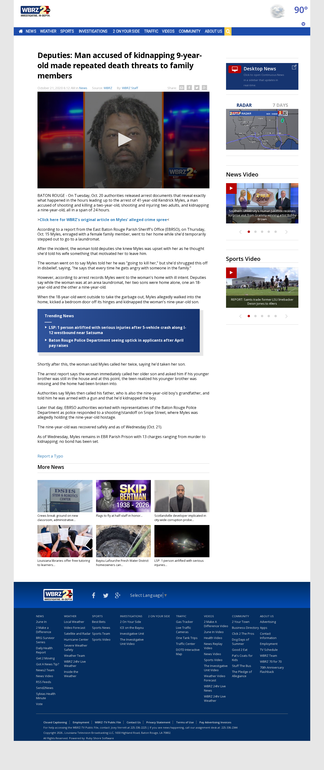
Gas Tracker (184, 622)
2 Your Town (241, 622)
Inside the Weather (71, 674)
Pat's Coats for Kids (242, 657)
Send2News (44, 688)
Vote (39, 704)
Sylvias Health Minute (46, 696)
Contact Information (268, 635)
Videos (168, 31)
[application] (123, 140)
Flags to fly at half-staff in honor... (119, 515)
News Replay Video (213, 646)
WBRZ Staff (130, 88)
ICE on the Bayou (132, 627)
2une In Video (214, 632)
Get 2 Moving (45, 658)
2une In (41, 622)
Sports (67, 31)
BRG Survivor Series (45, 640)
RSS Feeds (43, 682)
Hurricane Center (76, 639)
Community (189, 31)
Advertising (268, 622)
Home (21, 31)
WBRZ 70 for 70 (271, 661)
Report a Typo (50, 456)
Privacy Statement (158, 722)
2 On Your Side (126, 31)
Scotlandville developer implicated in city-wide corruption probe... (180, 517)
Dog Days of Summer (240, 641)
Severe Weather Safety (75, 647)
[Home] (35, 14)
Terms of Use (185, 722)
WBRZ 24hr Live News (215, 688)
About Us (213, 31)
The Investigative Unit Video (132, 641)
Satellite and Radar (77, 633)
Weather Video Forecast (214, 678)
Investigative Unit (132, 633)
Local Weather (74, 622)
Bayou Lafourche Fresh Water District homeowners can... (122, 562)
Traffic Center (185, 644)
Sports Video (101, 639)
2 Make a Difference (43, 629)
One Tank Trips (187, 638)
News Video (44, 676)
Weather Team (74, 655)
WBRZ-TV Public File (108, 722)
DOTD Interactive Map (188, 652)
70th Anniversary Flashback (272, 669)
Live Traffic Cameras (183, 629)
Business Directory (245, 627)
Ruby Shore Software (100, 738)
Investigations (93, 31)
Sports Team (101, 633)
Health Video (213, 638)
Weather (48, 31)
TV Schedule (269, 650)
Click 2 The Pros (243, 633)
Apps (263, 627)
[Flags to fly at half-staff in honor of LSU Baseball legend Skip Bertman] (123, 496)
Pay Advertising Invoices (215, 722)
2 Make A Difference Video (216, 624)
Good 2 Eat (239, 650)
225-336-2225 (138, 727)
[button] (123, 139)
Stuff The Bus (241, 666)
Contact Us (134, 722)
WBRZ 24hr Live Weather (75, 663)
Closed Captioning (55, 722)
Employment (269, 644)
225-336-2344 (229, 727)
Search (228, 31)
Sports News (101, 627)
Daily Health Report (44, 650)
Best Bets (99, 622)
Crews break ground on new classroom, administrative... (57, 517)
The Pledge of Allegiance (242, 674)
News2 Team (45, 670)
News (31, 31)
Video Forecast (74, 627)
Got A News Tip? (47, 664)
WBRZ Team (268, 655)
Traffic (151, 31)
